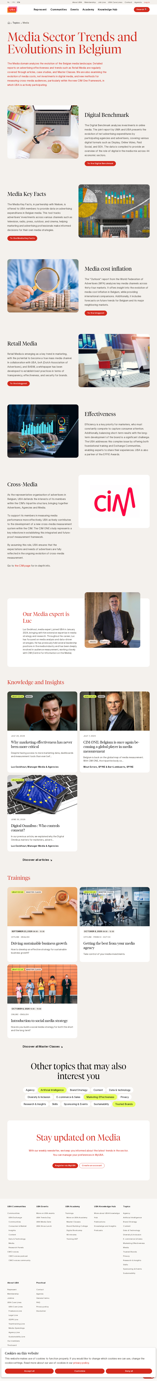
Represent (40, 9)
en (18, 2)
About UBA (77, 2)
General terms (42, 1298)
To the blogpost (95, 313)
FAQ (38, 1302)
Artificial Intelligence (52, 1090)
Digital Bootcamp (74, 1230)
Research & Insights (35, 1104)
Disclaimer (41, 1311)
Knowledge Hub (107, 9)
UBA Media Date (43, 1222)
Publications (99, 1222)
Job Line (102, 2)
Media (11, 1243)
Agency (30, 1090)
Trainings (69, 1213)
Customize (79, 1371)
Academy (88, 9)
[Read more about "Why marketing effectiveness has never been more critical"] (42, 732)
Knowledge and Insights (105, 1226)
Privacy (125, 1097)
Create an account (92, 1165)
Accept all (29, 1371)
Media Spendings (17, 1328)
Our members (13, 1341)
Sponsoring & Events (76, 1104)
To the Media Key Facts (22, 238)
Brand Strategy (78, 1090)
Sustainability (101, 1104)
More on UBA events (45, 1213)
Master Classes (73, 1222)
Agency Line (14, 1332)
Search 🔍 (141, 9)
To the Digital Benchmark (100, 163)
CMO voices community (19, 1260)
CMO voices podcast (18, 1256)
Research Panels (16, 1247)
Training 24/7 (72, 1239)
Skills (55, 1104)
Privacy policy (42, 1307)
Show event (42, 924)
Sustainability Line (17, 1337)
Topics (16, 23)
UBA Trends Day (43, 1217)
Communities (58, 9)
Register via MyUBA (65, 1165)
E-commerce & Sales (68, 1097)
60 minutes (72, 1235)
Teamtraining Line (17, 1324)
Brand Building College (77, 1226)
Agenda (138, 2)
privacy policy (81, 1362)
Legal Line (13, 1315)
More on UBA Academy (77, 1217)
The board (12, 1345)
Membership (90, 2)
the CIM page (23, 565)
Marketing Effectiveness (100, 1097)
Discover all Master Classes (41, 1046)
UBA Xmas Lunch (44, 1226)
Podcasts (98, 1230)
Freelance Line (15, 1311)
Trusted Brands (124, 1104)
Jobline (10, 1298)
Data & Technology (17, 1239)
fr (13, 2)
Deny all (129, 1371)
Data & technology (119, 1090)
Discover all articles (36, 859)
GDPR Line (13, 1319)
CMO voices (13, 1252)
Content (98, 1090)
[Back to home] (12, 9)
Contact (128, 2)
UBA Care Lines (115, 2)
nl (8, 2)
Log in (147, 2)
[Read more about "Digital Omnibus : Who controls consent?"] (42, 813)
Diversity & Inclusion (39, 1097)
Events (75, 9)
